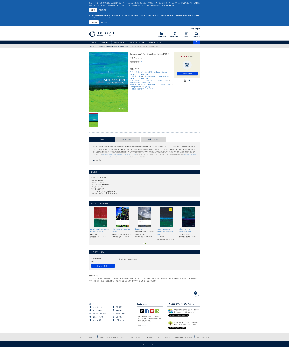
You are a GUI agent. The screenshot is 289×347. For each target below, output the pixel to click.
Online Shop (161, 36)
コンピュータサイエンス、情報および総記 (154, 80)
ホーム (92, 46)
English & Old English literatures (107, 46)
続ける (93, 10)
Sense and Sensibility (124, 154)
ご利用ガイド (196, 36)
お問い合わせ (120, 320)
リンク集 (119, 317)
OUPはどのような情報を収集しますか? (112, 337)
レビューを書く (103, 266)
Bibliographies (135, 83)
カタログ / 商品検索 (99, 314)
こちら (143, 325)
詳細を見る (103, 10)
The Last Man (139, 229)
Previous (86, 223)
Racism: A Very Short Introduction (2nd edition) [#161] (165, 231)
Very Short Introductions (151, 89)
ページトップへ (195, 296)
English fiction (124, 46)
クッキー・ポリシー (135, 337)
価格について (93, 276)
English (197, 29)
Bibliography (146, 83)
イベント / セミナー (99, 307)
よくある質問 (97, 320)
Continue (94, 22)
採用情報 (119, 310)
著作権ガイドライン (153, 337)
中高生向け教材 (119, 42)
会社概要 (119, 307)
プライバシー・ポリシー (87, 337)
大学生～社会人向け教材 (136, 42)
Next (203, 223)
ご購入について (187, 74)
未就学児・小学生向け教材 (100, 42)
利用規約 (167, 337)
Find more (104, 22)
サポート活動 (120, 314)
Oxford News (97, 310)
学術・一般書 (134, 72)
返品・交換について (203, 337)
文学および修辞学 (146, 72)
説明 (102, 139)
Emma (134, 154)
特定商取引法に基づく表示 (183, 337)
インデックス (127, 139)
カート (186, 36)
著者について (153, 139)
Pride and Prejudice (109, 154)
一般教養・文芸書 (155, 42)
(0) (141, 62)
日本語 (192, 29)
